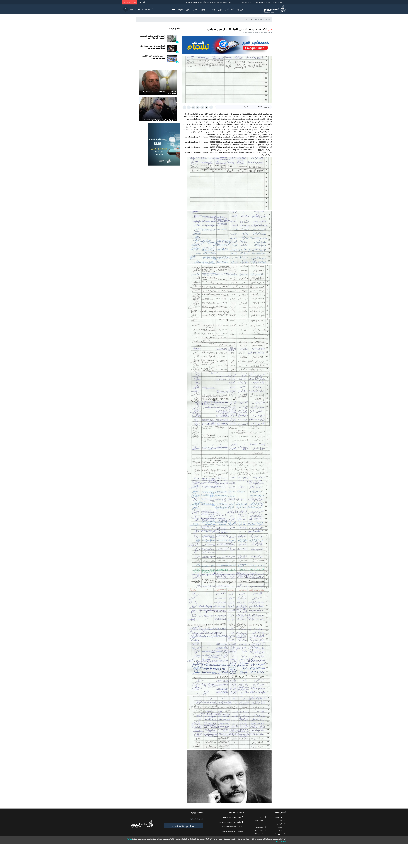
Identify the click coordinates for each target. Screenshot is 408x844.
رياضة (213, 9)
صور (187, 9)
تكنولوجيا (203, 9)
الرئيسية (240, 9)
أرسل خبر (142, 2)
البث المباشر (128, 2)
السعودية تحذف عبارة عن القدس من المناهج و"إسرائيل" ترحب (152, 36)
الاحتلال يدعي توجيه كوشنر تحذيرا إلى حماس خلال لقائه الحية (159, 92)
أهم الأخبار (230, 9)
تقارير (195, 9)
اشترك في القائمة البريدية (183, 825)
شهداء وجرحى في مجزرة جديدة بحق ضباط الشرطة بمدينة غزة (152, 46)
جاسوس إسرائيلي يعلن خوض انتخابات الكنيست (160, 119)
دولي (220, 9)
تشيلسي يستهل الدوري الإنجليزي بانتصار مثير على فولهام (214, 2)
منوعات (180, 9)
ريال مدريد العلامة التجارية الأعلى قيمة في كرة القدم (153, 56)
